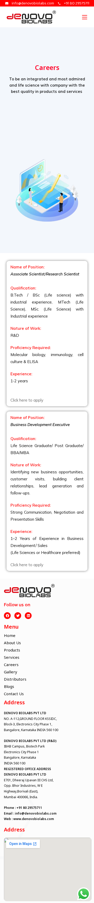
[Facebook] (7, 615)
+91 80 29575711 (29, 807)
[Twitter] (17, 615)
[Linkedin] (28, 615)
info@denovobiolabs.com (35, 813)
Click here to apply (26, 400)
